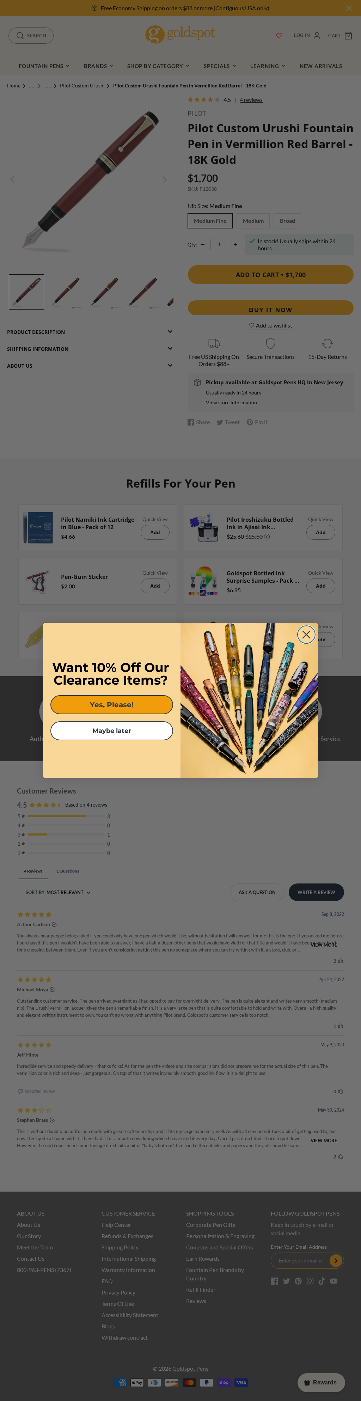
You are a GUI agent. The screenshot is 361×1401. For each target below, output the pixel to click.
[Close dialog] (306, 634)
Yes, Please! (112, 704)
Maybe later (111, 731)
